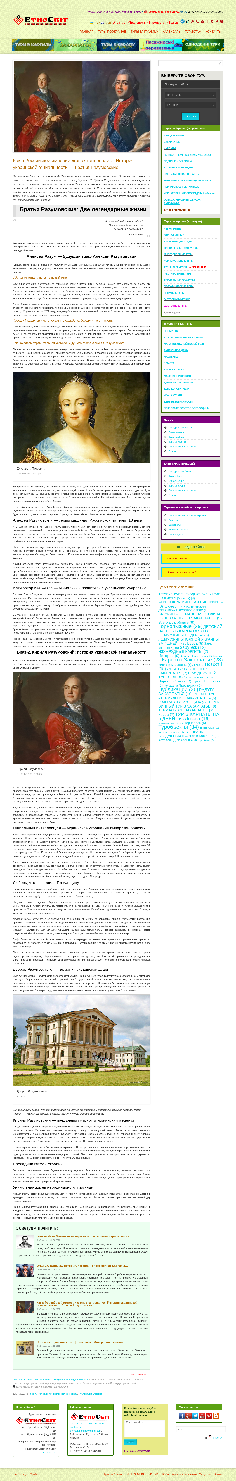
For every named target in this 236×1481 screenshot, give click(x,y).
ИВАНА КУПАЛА (173, 395)
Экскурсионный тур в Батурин (70, 1379)
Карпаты (173, 520)
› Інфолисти (156, 22)
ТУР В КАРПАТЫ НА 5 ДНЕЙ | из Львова (188, 716)
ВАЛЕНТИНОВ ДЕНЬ (176, 350)
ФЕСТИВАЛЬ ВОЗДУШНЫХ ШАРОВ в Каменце (188, 734)
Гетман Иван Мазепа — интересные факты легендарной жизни (83, 1236)
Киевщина (181, 665)
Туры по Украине (113, 1474)
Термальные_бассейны (171, 723)
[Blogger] (221, 21)
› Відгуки (173, 22)
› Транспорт (136, 22)
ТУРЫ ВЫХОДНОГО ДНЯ (178, 241)
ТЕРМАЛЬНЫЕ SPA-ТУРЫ (179, 280)
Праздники (190, 685)
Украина (97, 1393)
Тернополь (195, 723)
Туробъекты (178, 727)
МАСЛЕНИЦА (171, 356)
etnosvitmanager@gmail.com (85, 1430)
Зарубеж (193, 647)
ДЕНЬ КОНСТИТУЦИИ (176, 388)
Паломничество (202, 677)
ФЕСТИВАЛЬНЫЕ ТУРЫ (178, 273)
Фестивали (167, 740)
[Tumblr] (212, 21)
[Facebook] (207, 21)
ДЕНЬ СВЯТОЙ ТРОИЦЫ (178, 382)
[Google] (197, 21)
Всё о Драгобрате (176, 622)
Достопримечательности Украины (187, 515)
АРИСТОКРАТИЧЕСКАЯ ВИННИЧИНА (190, 604)
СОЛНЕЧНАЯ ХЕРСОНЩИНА (182, 702)
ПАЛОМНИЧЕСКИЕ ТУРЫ (179, 286)
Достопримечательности (182, 446)
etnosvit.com (49, 1452)
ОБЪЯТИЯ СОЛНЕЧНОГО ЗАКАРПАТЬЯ (184, 671)
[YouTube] (202, 21)
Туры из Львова (177, 441)
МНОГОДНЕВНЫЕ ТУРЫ (178, 254)
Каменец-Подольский (196, 656)
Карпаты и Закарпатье (184, 1474)
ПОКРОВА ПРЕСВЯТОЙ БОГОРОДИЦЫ (187, 408)
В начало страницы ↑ (140, 1374)
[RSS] (192, 21)
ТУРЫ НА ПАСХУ (174, 369)
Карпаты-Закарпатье (192, 660)
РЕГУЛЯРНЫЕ (172, 228)
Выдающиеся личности (37, 1379)
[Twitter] (216, 21)
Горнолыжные (180, 626)
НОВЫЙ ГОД (171, 331)
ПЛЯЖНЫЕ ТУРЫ (174, 293)
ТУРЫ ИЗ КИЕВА (135, 1474)
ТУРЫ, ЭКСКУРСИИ (185, 267)
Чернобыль (205, 740)
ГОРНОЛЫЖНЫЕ (174, 235)
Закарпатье (175, 524)
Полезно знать (69, 1393)
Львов (198, 664)
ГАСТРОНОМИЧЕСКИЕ (177, 299)
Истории (43, 1393)
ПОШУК (190, 116)
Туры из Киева (177, 485)
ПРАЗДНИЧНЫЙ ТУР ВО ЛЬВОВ (187, 675)
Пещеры (182, 681)
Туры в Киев (175, 476)
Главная (17, 1379)
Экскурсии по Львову (180, 427)
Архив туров (172, 312)
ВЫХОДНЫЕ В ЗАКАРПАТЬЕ (192, 618)
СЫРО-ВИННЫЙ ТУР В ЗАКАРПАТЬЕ (188, 704)
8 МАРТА (169, 363)
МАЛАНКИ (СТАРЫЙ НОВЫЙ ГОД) (184, 344)
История (169, 656)
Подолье (197, 682)
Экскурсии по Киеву (180, 471)
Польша (170, 685)
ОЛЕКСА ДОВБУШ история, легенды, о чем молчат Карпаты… (82, 1265)
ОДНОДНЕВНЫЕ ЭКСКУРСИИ (181, 248)
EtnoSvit (217, 1438)
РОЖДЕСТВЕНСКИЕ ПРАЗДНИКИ (183, 337)
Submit (130, 1442)
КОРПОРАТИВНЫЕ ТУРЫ (179, 260)
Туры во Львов (177, 437)
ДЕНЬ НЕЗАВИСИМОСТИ (178, 401)
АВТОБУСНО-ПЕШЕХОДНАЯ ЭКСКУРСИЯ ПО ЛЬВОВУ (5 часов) (189, 596)
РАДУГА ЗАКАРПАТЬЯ (186, 691)
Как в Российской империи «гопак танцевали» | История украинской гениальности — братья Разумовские (87, 1304)
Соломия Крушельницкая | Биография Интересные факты (80, 1342)
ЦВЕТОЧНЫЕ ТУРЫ (176, 305)
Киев (164, 665)
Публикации (85, 1393)
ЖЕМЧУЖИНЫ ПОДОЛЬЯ (183, 635)
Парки (166, 681)
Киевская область (179, 529)
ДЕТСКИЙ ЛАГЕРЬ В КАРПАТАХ (190, 628)
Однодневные (176, 432)
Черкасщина (176, 534)
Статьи (172, 451)
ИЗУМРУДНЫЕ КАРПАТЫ (183, 651)
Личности (54, 1393)
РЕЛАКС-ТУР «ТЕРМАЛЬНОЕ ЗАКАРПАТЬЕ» (187, 696)
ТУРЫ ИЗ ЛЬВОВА (158, 1474)
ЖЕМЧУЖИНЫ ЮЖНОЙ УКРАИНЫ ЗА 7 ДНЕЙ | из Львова (188, 641)
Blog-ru (33, 1393)
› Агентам (119, 22)
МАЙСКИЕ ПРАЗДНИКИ (177, 376)
